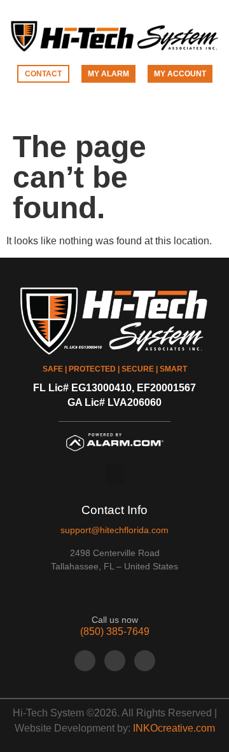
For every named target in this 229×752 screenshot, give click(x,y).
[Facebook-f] (84, 660)
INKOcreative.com (174, 728)
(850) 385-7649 (114, 631)
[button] (114, 109)
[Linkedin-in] (144, 660)
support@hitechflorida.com (114, 530)
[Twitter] (114, 660)
